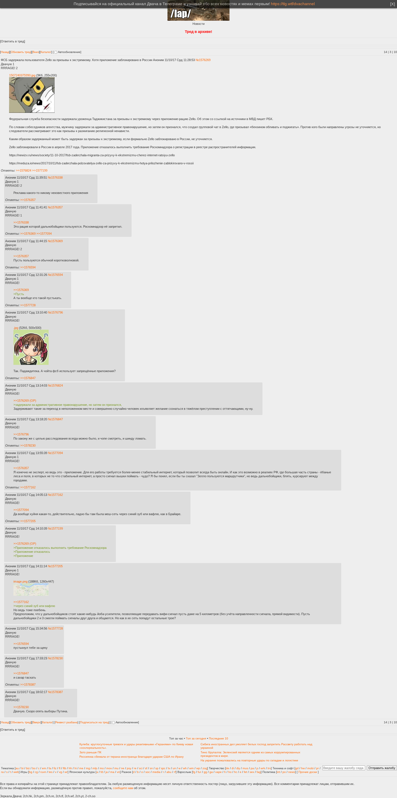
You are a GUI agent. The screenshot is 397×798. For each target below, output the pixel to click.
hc (235, 772)
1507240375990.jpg (22, 75)
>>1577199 (39, 170)
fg (194, 772)
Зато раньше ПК (90, 752)
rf (175, 772)
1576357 (57, 207)
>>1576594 (28, 267)
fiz (55, 768)
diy (238, 768)
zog (204, 768)
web (16, 772)
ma (112, 772)
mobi (310, 768)
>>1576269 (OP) (24, 400)
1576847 (57, 419)
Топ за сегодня (196, 738)
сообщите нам (123, 788)
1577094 (57, 453)
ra (2, 772)
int (278, 772)
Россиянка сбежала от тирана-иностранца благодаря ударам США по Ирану (131, 756)
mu (116, 768)
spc (163, 768)
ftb (64, 768)
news (291, 772)
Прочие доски (307, 772)
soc (147, 772)
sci (140, 768)
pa (252, 768)
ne (122, 768)
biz (28, 768)
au (17, 768)
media (156, 772)
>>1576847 (28, 378)
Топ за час (176, 738)
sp (156, 768)
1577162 (57, 494)
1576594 (57, 274)
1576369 (57, 241)
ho (230, 772)
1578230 (57, 658)
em (44, 768)
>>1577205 (28, 521)
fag (259, 772)
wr (66, 772)
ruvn (43, 772)
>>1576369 (28, 233)
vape (218, 772)
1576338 (57, 177)
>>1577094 (44, 233)
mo (102, 768)
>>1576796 (21, 434)
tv (169, 768)
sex (252, 772)
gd (297, 768)
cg (36, 772)
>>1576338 (21, 222)
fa (50, 768)
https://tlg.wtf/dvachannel (293, 4)
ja (106, 772)
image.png (20, 581)
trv (269, 768)
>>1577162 (28, 487)
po (284, 772)
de (227, 768)
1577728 (57, 628)
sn (151, 768)
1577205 (57, 566)
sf (146, 768)
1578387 (57, 692)
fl (59, 768)
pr (317, 768)
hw (303, 768)
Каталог (46, 52)
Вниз (35, 52)
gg (205, 772)
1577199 (57, 528)
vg (60, 772)
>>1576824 (23, 170)
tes (51, 772)
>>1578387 (28, 684)
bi (22, 768)
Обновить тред (21, 52)
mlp (94, 768)
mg (88, 768)
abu (168, 772)
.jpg (15, 327)
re (135, 768)
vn (118, 772)
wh (185, 768)
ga (211, 772)
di (233, 768)
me (81, 768)
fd (101, 772)
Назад (5, 52)
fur (199, 772)
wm (191, 768)
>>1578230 (28, 445)
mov (109, 768)
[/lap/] (198, 19)
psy (129, 768)
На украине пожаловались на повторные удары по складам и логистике (249, 760)
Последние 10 (218, 738)
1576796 (57, 312)
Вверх (36, 722)
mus (245, 768)
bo (34, 768)
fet (245, 772)
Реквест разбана (66, 722)
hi (75, 768)
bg (30, 772)
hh (70, 768)
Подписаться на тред (94, 722)
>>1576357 (28, 200)
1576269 (204, 60)
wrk (263, 768)
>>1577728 (28, 305)
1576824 (57, 385)
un (174, 768)
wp (198, 768)
